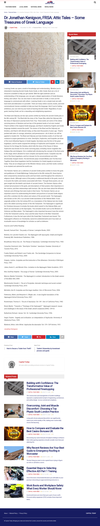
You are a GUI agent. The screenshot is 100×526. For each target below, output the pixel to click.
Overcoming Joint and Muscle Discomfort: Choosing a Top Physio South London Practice (43, 408)
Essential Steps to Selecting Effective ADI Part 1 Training (42, 469)
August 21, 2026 (46, 392)
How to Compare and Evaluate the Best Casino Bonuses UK (45, 429)
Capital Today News (34, 392)
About (5, 513)
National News (36, 7)
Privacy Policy (23, 513)
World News (49, 7)
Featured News (11, 7)
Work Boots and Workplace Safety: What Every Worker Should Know (45, 487)
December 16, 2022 (25, 27)
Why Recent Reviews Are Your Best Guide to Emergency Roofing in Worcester (45, 450)
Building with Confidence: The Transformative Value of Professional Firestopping (42, 386)
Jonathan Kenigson (11, 329)
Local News (23, 7)
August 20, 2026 (46, 434)
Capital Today (13, 27)
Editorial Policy (13, 513)
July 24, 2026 (45, 474)
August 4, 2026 (46, 456)
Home (5, 12)
